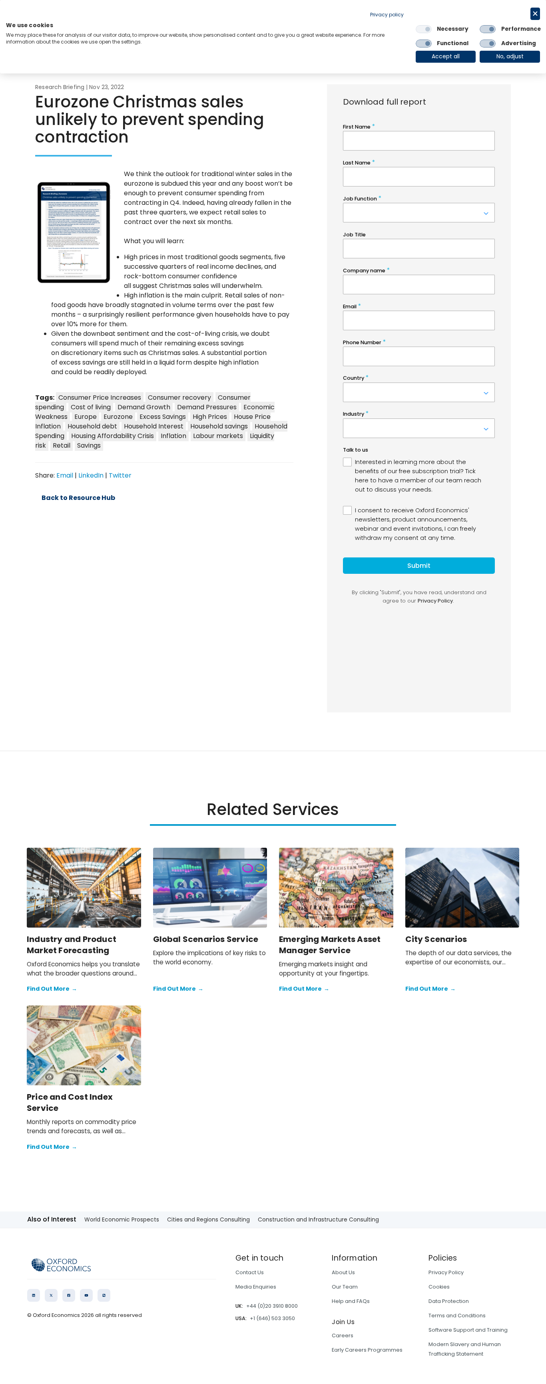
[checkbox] (424, 29)
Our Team (345, 1286)
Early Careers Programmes (367, 1349)
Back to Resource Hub (78, 498)
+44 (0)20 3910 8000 (272, 1306)
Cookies (439, 1286)
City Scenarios (436, 939)
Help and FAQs (351, 1301)
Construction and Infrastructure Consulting (318, 1219)
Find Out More (52, 989)
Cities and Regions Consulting (208, 1219)
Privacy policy (387, 14)
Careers (342, 1335)
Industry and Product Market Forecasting (71, 945)
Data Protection (448, 1301)
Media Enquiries (255, 1286)
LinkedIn (91, 475)
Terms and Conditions (457, 1315)
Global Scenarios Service (206, 939)
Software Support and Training (468, 1329)
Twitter (120, 475)
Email (64, 475)
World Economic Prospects (121, 1219)
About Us (343, 1272)
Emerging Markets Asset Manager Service (330, 945)
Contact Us (249, 1272)
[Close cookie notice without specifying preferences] (535, 14)
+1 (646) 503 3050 (272, 1318)
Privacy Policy (446, 1272)
